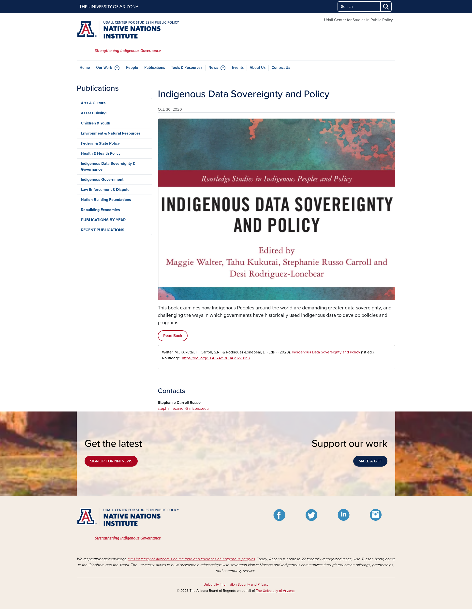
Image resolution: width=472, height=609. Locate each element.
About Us (258, 68)
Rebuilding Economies (100, 209)
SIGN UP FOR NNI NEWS (111, 461)
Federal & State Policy (100, 143)
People (132, 68)
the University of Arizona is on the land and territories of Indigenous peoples (191, 559)
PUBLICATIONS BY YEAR (103, 219)
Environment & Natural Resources (111, 133)
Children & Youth (95, 123)
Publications (154, 68)
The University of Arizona (275, 591)
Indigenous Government (102, 179)
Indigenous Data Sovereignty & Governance (108, 166)
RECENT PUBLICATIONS (102, 230)
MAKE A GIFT (370, 461)
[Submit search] (386, 6)
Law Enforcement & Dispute (105, 189)
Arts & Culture (93, 103)
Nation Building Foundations (106, 199)
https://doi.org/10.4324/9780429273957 (216, 358)
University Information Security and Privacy (236, 584)
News (213, 68)
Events (238, 68)
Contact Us (281, 68)
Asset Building (93, 113)
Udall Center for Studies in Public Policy (358, 19)
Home (85, 68)
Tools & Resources (186, 68)
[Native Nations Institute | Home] (128, 37)
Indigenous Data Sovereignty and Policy (326, 352)
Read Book (172, 335)
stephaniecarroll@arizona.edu (183, 408)
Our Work (104, 68)
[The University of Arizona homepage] (109, 6)
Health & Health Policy (100, 153)
